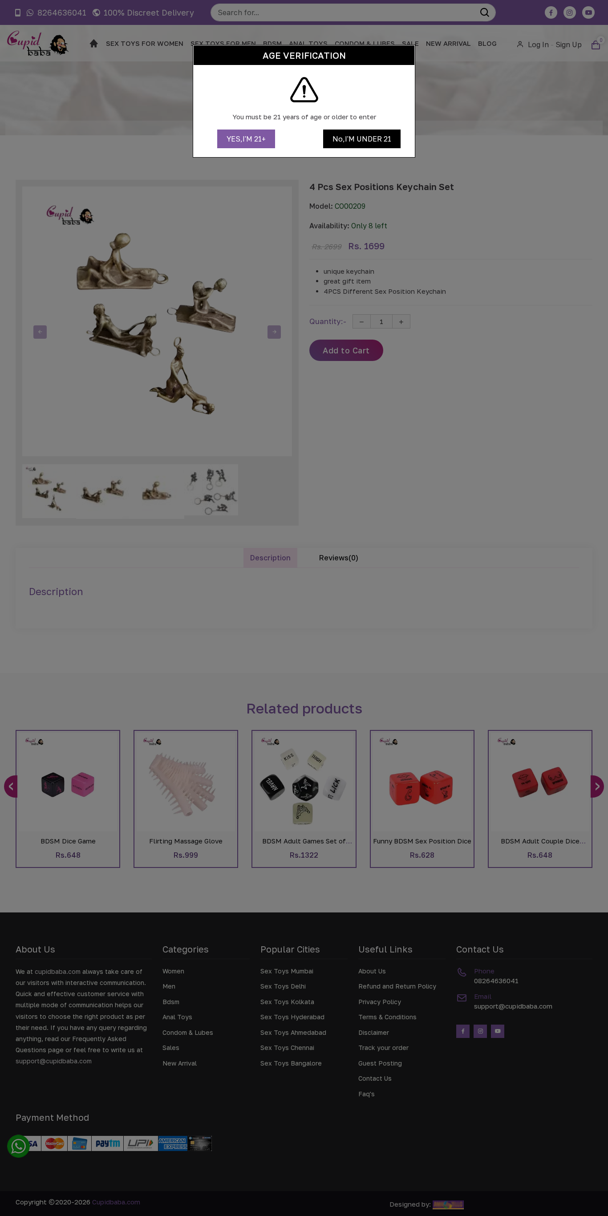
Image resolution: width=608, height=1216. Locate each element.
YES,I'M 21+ (246, 138)
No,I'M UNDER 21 (361, 138)
